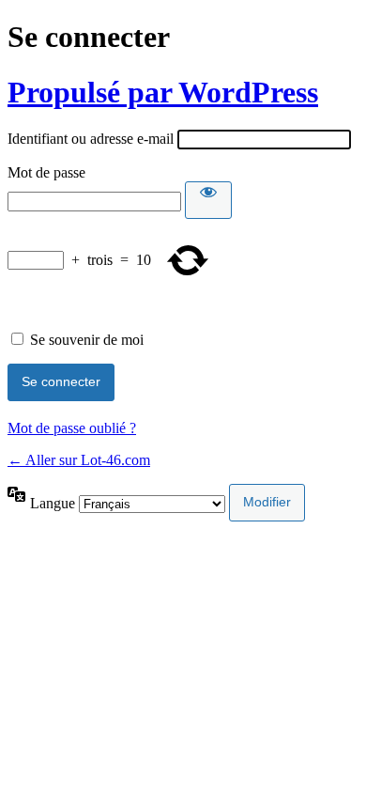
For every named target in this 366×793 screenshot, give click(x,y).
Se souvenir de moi (87, 340)
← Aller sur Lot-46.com (79, 460)
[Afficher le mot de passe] (208, 200)
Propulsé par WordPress (163, 92)
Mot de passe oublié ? (72, 428)
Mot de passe (46, 172)
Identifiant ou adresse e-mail (91, 139)
